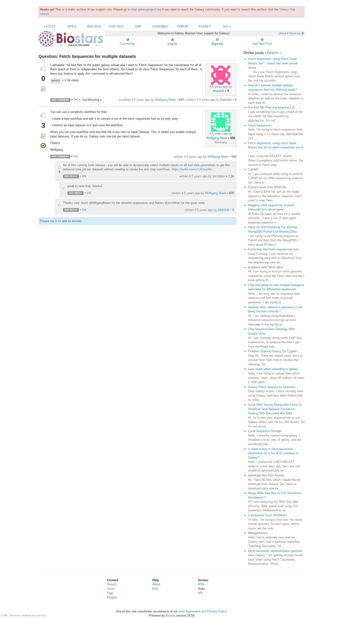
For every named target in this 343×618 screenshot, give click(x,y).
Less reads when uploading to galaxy (273, 369)
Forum (182, 26)
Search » (274, 52)
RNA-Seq (94, 26)
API (200, 593)
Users (111, 588)
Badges (112, 597)
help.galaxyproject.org (146, 9)
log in (53, 221)
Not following (91, 99)
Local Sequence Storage (264, 431)
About (156, 584)
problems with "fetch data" (266, 267)
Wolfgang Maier (165, 99)
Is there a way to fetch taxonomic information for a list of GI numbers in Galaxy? (273, 453)
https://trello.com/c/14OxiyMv (192, 169)
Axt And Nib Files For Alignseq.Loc (271, 107)
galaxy (55, 80)
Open (71, 26)
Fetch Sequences (260, 125)
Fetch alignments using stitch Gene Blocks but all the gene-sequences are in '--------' (275, 147)
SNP (138, 26)
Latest (49, 26)
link (76, 99)
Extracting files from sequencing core (273, 249)
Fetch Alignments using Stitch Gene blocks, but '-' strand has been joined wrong (272, 63)
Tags (110, 593)
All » (227, 26)
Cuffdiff (253, 169)
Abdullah (218, 91)
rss (299, 33)
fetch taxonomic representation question (275, 551)
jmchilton (219, 176)
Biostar (170, 615)
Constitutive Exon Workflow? (267, 515)
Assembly (160, 26)
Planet (205, 26)
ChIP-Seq (116, 26)
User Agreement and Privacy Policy (202, 611)
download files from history (266, 475)
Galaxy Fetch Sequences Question (271, 387)
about (282, 33)
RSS (201, 584)
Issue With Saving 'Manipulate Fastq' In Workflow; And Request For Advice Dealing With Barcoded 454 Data (274, 409)
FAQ (155, 588)
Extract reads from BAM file (267, 187)
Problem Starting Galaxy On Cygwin (272, 351)
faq (291, 33)
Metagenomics (258, 533)
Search (111, 584)
